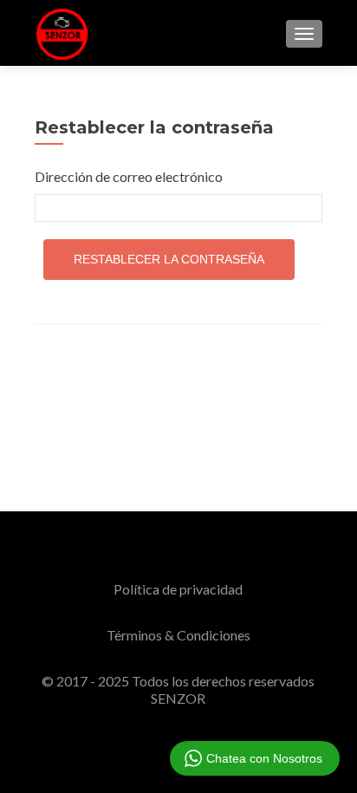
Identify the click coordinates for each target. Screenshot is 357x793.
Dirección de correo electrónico (129, 176)
